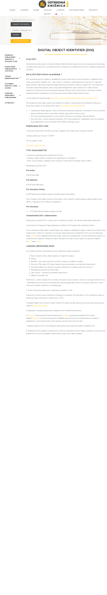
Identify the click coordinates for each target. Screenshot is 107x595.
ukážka (33, 236)
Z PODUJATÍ (9, 103)
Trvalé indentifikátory (12, 77)
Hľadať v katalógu (21, 24)
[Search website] (62, 14)
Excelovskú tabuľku (40, 306)
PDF (30, 241)
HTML (39, 241)
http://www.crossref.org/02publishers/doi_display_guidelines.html (74, 98)
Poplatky (65, 315)
